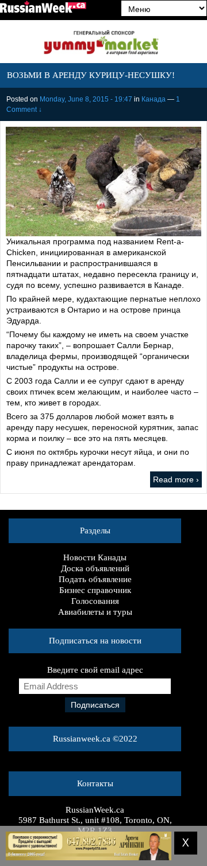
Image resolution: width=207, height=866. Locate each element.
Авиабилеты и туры (95, 612)
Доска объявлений (95, 568)
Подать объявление (95, 579)
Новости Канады (94, 557)
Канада (153, 99)
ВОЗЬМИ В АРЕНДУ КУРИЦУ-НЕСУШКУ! (91, 75)
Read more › (176, 479)
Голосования (95, 601)
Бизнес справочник (95, 590)
